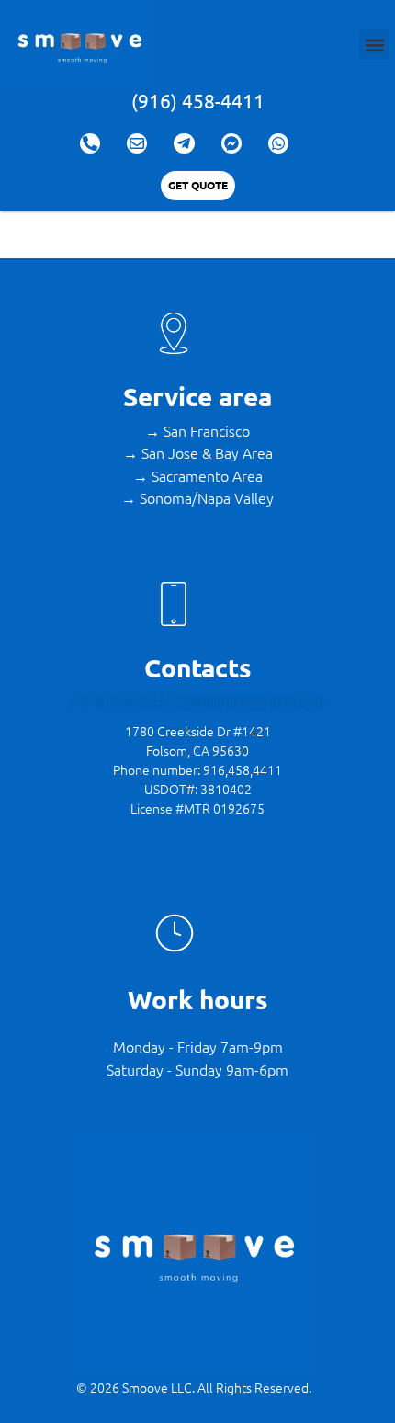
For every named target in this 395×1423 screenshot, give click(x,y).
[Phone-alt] (90, 143)
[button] (374, 44)
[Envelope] (137, 143)
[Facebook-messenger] (231, 143)
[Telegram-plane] (184, 143)
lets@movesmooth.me (255, 700)
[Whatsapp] (278, 143)
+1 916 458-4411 (123, 700)
